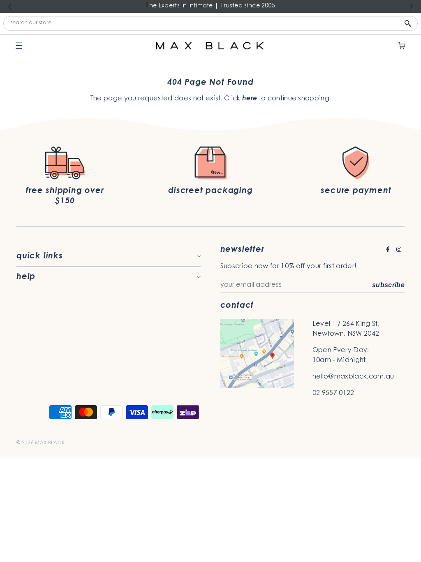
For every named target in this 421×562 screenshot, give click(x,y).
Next (411, 6)
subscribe (388, 284)
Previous (10, 6)
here (249, 98)
